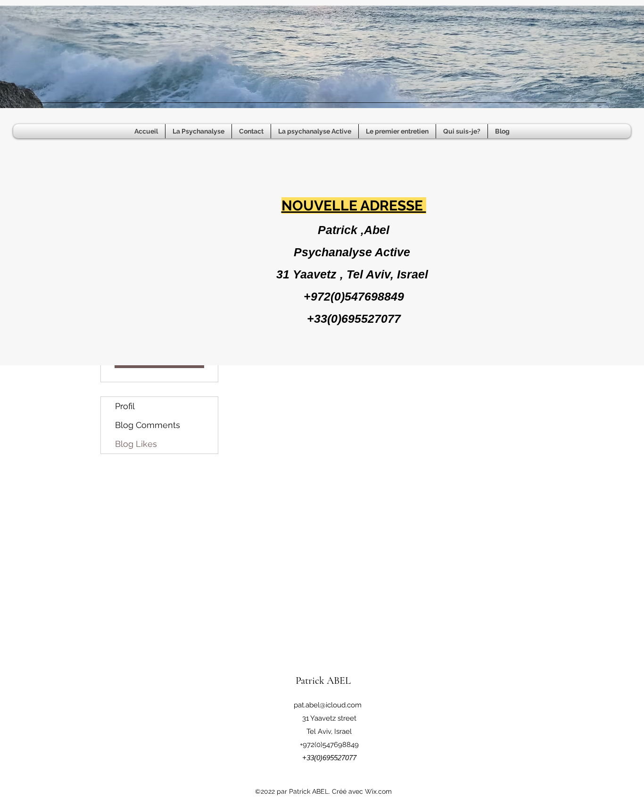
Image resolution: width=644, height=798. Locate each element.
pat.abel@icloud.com (328, 705)
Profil (125, 406)
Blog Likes (136, 444)
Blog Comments (147, 425)
